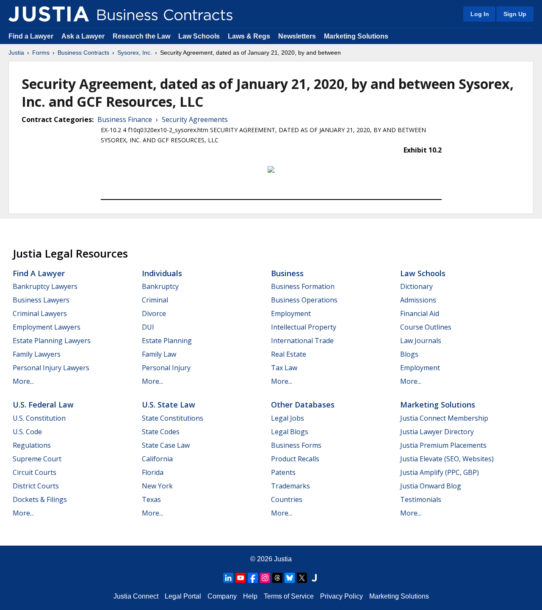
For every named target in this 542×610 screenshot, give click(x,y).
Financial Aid (419, 313)
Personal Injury (166, 367)
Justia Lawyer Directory (437, 431)
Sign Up (514, 14)
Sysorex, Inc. (134, 52)
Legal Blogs (289, 431)
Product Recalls (295, 458)
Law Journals (420, 340)
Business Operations (304, 300)
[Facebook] (253, 578)
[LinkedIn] (228, 578)
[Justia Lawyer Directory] (314, 578)
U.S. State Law (168, 404)
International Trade (302, 340)
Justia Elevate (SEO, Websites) (447, 458)
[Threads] (277, 578)
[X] (302, 578)
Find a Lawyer (30, 36)
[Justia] (48, 14)
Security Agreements (195, 119)
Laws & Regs (249, 36)
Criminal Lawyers (40, 313)
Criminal (155, 300)
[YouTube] (240, 578)
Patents (283, 472)
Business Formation (303, 286)
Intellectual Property (303, 327)
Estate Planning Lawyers (52, 340)
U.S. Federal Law (43, 404)
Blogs (409, 354)
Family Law (159, 354)
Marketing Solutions (356, 36)
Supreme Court (37, 458)
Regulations (32, 445)
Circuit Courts (34, 472)
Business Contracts (83, 52)
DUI (148, 327)
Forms (41, 52)
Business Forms (296, 445)
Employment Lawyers (46, 327)
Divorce (154, 313)
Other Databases (303, 404)
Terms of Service (289, 596)
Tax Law (284, 367)
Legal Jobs (287, 418)
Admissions (418, 300)
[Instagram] (265, 578)
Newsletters (297, 36)
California (157, 458)
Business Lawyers (41, 300)
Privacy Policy (341, 596)
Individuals (162, 273)
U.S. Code (27, 431)
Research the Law (141, 36)
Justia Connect (135, 596)
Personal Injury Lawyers (51, 367)
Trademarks (290, 486)
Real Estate (288, 354)
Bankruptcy (160, 286)
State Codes (161, 431)
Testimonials (420, 499)
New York (157, 486)
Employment (291, 313)
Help (250, 596)
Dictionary (416, 286)
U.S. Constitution (39, 418)
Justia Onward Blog (430, 486)
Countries (286, 499)
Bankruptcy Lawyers (45, 286)
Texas (151, 499)
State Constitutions (172, 418)
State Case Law (166, 445)
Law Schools (199, 36)
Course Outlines (425, 327)
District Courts (36, 486)
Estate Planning (167, 340)
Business (287, 273)
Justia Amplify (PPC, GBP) (439, 472)
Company (222, 596)
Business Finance (124, 119)
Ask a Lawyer (83, 36)
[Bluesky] (290, 578)
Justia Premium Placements (443, 445)
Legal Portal (183, 596)
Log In (479, 14)
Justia (16, 52)
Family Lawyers (37, 354)
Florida (152, 472)
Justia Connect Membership (444, 418)
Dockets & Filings (40, 499)
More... (23, 381)
